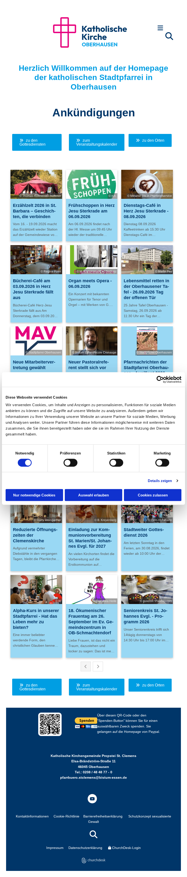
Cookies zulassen (153, 495)
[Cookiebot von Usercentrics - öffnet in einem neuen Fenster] (160, 379)
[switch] (70, 462)
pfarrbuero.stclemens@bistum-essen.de (93, 777)
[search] (169, 36)
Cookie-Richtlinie (66, 816)
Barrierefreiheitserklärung (102, 816)
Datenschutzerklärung (85, 848)
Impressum (55, 848)
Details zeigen (160, 480)
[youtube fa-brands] (92, 798)
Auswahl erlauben (93, 495)
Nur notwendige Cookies (34, 495)
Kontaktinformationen (32, 816)
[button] (160, 28)
